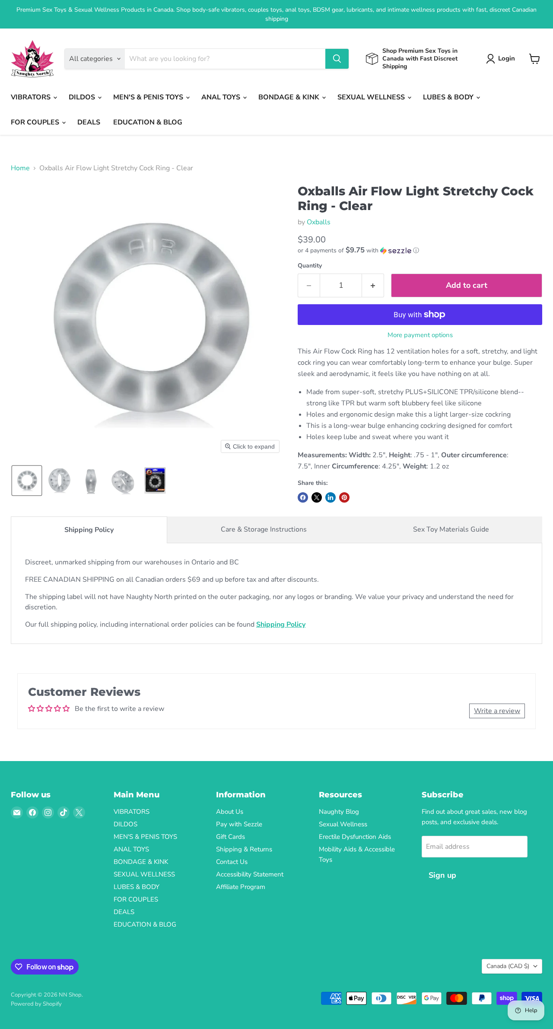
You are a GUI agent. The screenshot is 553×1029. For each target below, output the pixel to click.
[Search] (337, 59)
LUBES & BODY (449, 97)
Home (20, 168)
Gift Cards (230, 836)
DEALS (88, 122)
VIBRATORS (31, 97)
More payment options (420, 335)
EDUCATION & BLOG (147, 122)
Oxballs (319, 222)
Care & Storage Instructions (264, 529)
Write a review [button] (497, 711)
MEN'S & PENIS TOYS (149, 97)
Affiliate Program (240, 886)
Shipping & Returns (244, 849)
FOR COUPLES (36, 122)
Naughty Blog (339, 811)
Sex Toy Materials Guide (451, 529)
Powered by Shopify (36, 1004)
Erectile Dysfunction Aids (355, 836)
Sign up (442, 875)
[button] (502, 59)
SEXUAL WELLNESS (372, 97)
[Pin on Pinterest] (344, 497)
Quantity (310, 265)
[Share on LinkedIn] (330, 497)
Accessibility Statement (249, 874)
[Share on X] (316, 497)
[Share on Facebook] (303, 497)
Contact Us (232, 861)
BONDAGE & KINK (289, 97)
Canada (507, 966)
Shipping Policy (89, 530)
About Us (229, 811)
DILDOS (83, 97)
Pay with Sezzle (239, 824)
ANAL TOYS (221, 97)
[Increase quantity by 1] (373, 285)
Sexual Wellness (343, 824)
